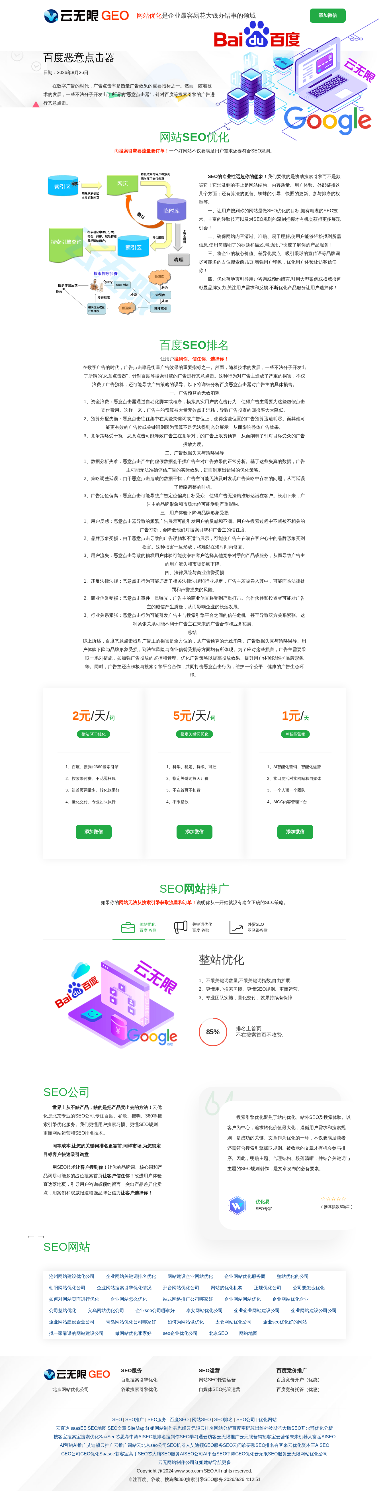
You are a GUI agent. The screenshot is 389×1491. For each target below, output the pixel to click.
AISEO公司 (191, 1453)
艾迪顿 (93, 1445)
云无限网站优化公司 (307, 1453)
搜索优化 (90, 1436)
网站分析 (223, 1428)
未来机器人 (301, 1436)
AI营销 (66, 1445)
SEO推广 (134, 1419)
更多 (226, 1462)
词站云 (134, 1445)
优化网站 (268, 1419)
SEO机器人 (178, 1445)
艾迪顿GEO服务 (206, 1445)
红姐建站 (204, 1462)
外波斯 (271, 1428)
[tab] (138, 927)
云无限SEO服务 (270, 1453)
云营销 (283, 1436)
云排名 (207, 1428)
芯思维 (180, 1428)
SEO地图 (97, 1428)
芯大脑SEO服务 (164, 1453)
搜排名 (159, 1436)
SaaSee (107, 1436)
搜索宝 (74, 1436)
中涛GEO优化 (240, 1453)
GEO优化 (89, 1453)
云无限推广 (228, 1436)
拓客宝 (269, 1436)
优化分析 (324, 1428)
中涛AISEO (140, 1436)
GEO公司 (70, 1453)
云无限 (193, 1428)
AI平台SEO (214, 1453)
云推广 (107, 1445)
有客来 (281, 1445)
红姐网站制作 (159, 1428)
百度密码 (241, 1428)
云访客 (210, 1436)
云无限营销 (250, 1436)
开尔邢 (308, 1428)
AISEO (322, 1445)
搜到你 (173, 1436)
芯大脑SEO (289, 1428)
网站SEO (201, 1419)
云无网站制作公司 (176, 1462)
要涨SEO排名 (260, 1445)
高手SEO (138, 1453)
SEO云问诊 (234, 1445)
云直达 (62, 1428)
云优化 (295, 1445)
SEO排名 (223, 1419)
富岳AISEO (323, 1436)
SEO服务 (157, 1419)
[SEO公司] (87, 15)
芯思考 (122, 1436)
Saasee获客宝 (114, 1453)
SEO (117, 1419)
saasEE (79, 1428)
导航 (217, 1462)
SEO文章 (117, 1428)
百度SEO (179, 1419)
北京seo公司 (154, 1445)
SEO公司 (245, 1419)
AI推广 (80, 1445)
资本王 (308, 1445)
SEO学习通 (191, 1436)
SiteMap (136, 1428)
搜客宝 (60, 1436)
